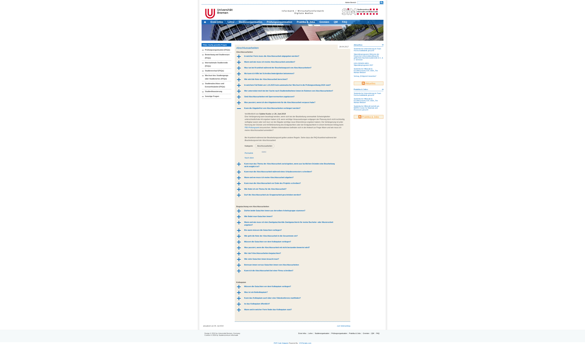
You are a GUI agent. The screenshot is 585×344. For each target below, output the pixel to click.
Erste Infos (217, 22)
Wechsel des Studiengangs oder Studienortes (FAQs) (216, 77)
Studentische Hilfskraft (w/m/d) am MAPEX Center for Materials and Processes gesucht (366, 108)
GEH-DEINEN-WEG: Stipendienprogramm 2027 (363, 64)
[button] (292, 56)
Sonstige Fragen (212, 96)
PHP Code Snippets (281, 343)
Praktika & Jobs (306, 22)
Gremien (324, 22)
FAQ (344, 22)
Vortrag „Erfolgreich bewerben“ (365, 76)
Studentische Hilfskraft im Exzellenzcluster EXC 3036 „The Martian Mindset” (366, 70)
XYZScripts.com (305, 343)
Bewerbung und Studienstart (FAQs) (217, 56)
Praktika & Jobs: (361, 89)
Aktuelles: (358, 45)
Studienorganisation (250, 22)
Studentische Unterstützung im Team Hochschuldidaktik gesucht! (367, 49)
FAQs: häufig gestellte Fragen (215, 45)
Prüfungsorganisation (279, 22)
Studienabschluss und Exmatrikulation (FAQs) (215, 85)
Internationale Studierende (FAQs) (216, 64)
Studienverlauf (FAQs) (214, 71)
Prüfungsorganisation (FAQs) (217, 50)
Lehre (231, 22)
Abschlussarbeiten (247, 47)
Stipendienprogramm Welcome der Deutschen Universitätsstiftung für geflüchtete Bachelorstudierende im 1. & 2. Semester (368, 57)
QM (336, 22)
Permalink (249, 153)
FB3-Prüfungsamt (252, 127)
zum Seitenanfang (343, 326)
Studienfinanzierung (213, 91)
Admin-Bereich (350, 2)
